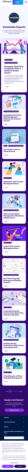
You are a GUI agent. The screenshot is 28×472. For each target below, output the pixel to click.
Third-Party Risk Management (11, 111)
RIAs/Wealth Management (11, 62)
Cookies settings (14, 462)
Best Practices (8, 59)
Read (7, 86)
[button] (25, 434)
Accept (7, 466)
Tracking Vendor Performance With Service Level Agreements (13, 345)
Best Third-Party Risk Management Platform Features (12, 280)
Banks (5, 145)
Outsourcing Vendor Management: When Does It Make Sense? (13, 216)
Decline (20, 466)
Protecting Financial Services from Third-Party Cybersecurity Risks (13, 313)
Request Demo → (18, 2)
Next (21, 391)
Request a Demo (14, 410)
